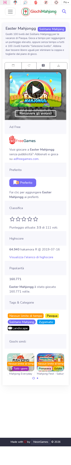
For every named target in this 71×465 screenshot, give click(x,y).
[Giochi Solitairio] (46, 2)
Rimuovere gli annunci (36, 113)
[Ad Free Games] (36, 2)
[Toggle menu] (10, 12)
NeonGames (40, 442)
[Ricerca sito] (64, 11)
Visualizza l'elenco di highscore (31, 257)
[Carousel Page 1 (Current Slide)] (33, 378)
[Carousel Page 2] (37, 378)
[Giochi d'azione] (56, 2)
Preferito (25, 183)
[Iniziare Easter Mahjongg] (35, 89)
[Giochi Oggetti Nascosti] (25, 2)
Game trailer (43, 68)
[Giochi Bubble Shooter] (15, 2)
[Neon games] (5, 2)
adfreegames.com (26, 159)
